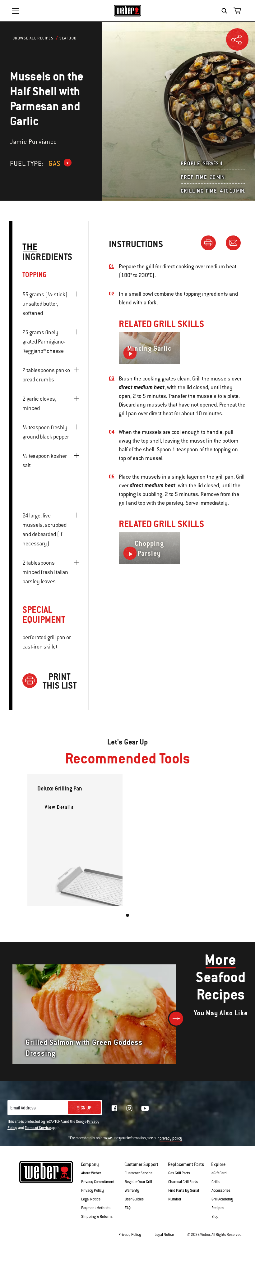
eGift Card (219, 1173)
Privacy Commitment (97, 1181)
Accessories (220, 1190)
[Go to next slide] (176, 1019)
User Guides (134, 1199)
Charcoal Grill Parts (183, 1181)
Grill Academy (222, 1199)
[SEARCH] (226, 11)
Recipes (217, 1207)
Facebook (114, 1108)
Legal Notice (90, 1199)
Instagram (129, 1108)
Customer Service (138, 1173)
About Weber (91, 1173)
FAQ (128, 1207)
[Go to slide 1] (127, 915)
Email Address (23, 1108)
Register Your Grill (138, 1181)
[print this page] (211, 242)
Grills (215, 1181)
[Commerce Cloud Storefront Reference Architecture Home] (127, 10)
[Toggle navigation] (16, 11)
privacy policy (171, 1138)
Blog (214, 1216)
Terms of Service (38, 1127)
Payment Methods (95, 1207)
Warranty (132, 1190)
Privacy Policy (92, 1190)
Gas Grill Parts (179, 1173)
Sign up (84, 1108)
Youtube (145, 1108)
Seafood (68, 38)
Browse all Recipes (32, 38)
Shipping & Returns (97, 1216)
